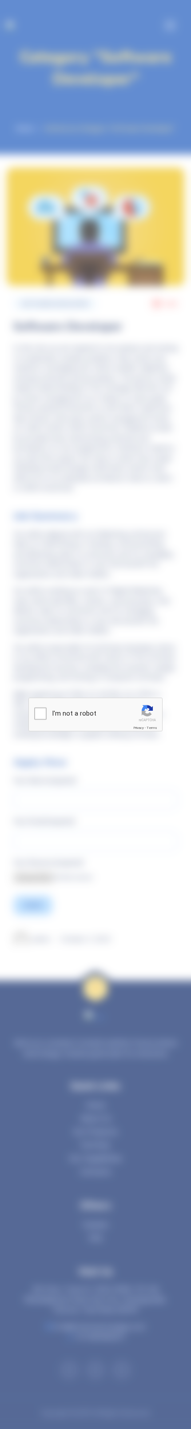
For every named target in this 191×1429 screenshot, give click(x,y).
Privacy (138, 727)
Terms (152, 727)
